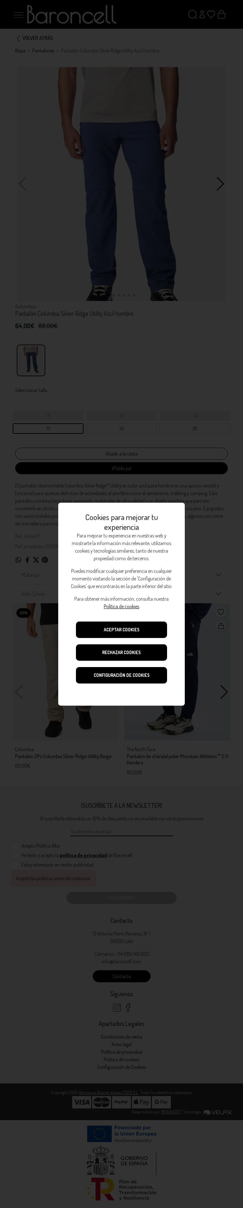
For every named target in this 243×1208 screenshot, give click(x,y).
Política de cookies (121, 606)
